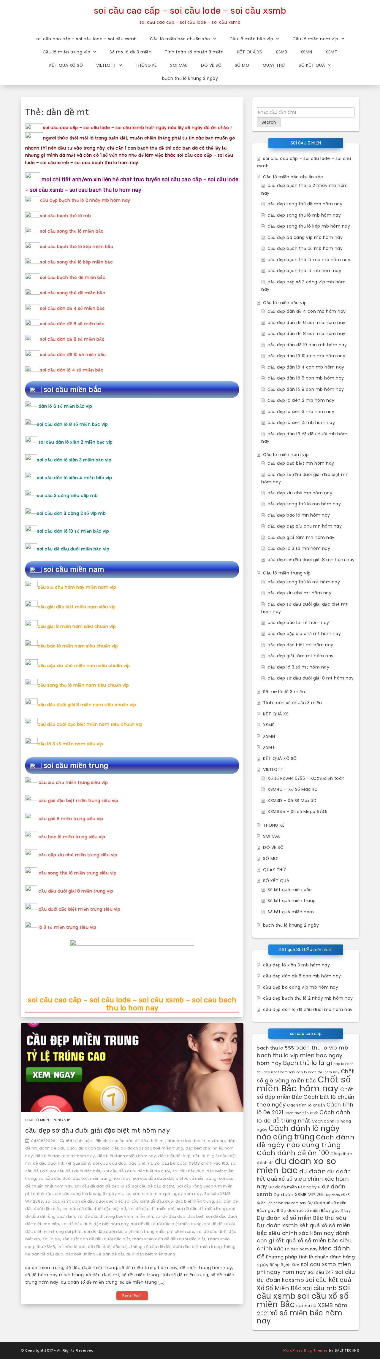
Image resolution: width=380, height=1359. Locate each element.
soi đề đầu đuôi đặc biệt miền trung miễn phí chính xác (139, 1231)
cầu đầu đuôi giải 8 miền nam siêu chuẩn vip (87, 705)
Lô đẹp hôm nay (301, 1249)
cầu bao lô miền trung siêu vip (72, 837)
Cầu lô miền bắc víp (251, 39)
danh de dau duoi (57, 1148)
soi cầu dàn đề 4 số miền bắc (72, 308)
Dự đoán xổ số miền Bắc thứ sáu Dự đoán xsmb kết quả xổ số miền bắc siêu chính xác (304, 1225)
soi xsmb (306, 1305)
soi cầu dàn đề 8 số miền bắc (72, 339)
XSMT (331, 52)
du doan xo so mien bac (296, 1165)
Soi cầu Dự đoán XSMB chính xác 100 (191, 1163)
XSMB (281, 52)
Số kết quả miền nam (290, 912)
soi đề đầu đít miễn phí (152, 1209)
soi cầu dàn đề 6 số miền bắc (72, 324)
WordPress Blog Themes (305, 1350)
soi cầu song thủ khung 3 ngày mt (89, 1193)
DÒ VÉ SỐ (211, 65)
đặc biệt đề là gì (174, 1156)
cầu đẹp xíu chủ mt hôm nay (299, 593)
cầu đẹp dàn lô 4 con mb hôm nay (305, 367)
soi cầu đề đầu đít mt (153, 1186)
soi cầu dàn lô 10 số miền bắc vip (73, 531)
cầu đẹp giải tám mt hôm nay (300, 656)
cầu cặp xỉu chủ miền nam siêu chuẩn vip (84, 666)
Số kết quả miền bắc (289, 890)
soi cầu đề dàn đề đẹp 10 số (102, 1186)
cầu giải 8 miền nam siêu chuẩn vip (77, 626)
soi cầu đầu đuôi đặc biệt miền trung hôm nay (85, 1178)
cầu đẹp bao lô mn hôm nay (298, 515)
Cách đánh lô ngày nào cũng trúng (298, 1132)
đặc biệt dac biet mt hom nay (65, 1156)
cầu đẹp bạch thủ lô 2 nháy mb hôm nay (85, 200)
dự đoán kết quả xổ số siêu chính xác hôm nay (304, 1179)
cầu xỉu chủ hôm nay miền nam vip (77, 587)
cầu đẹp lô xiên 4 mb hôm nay (301, 423)
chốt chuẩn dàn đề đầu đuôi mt (133, 1141)
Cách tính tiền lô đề (301, 1113)
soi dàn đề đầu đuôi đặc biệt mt (94, 1209)
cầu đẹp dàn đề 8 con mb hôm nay (306, 333)
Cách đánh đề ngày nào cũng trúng (305, 1141)
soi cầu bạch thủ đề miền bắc (72, 277)
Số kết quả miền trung (291, 901)
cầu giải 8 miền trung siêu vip (71, 819)
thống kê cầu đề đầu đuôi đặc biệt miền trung (176, 1247)
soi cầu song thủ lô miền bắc (72, 231)
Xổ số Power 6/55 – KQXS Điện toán (306, 778)
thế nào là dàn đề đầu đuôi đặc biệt (93, 1247)
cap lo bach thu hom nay (318, 1072)
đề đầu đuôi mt (48, 1163)
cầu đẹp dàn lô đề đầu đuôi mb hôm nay (308, 1009)
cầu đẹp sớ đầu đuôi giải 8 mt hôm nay (310, 678)
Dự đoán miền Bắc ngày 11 (294, 1187)
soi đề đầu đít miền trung (202, 1209)
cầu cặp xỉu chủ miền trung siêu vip (78, 855)
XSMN (306, 52)
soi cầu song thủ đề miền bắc (72, 293)
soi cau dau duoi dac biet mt (122, 1163)
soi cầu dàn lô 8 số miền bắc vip (72, 424)
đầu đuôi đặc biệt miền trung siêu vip (80, 909)
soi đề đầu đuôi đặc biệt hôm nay (95, 1224)
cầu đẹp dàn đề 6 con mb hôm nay (306, 323)
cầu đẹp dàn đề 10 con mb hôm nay (307, 345)
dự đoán (312, 1171)
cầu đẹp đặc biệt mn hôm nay (300, 463)
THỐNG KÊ (146, 65)
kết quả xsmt (78, 1163)
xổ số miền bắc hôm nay (300, 1317)
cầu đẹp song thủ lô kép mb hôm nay (308, 226)
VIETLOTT (106, 65)
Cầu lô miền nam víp (315, 39)
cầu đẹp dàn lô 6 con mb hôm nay (305, 378)
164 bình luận (79, 1141)
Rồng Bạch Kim (285, 1265)
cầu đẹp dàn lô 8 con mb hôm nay (305, 389)
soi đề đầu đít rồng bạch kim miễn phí (115, 1216)
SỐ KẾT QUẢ (312, 65)
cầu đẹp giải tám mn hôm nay (301, 537)
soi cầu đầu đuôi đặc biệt (75, 1171)
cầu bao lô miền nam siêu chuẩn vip (78, 646)
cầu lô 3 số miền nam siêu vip (70, 744)
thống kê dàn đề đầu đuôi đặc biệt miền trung (129, 1254)
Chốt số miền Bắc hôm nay (304, 1083)
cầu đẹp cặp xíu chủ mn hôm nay (304, 526)
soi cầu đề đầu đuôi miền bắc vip (73, 549)
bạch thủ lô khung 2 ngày (190, 78)
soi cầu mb (320, 1288)
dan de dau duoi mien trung (196, 1141)
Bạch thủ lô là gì (307, 1063)
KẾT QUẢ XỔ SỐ (66, 65)
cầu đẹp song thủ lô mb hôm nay (304, 215)
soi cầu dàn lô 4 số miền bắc (71, 370)
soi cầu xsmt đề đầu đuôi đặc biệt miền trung (169, 1201)
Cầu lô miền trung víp (67, 52)
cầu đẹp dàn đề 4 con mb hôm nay (306, 311)
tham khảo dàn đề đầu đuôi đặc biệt (168, 1239)
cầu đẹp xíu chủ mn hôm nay (299, 493)
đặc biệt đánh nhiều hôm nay (126, 1156)
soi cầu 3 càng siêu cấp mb (67, 495)
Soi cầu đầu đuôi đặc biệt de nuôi (136, 1171)
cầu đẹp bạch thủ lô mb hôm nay (304, 271)
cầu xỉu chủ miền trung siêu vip (73, 782)
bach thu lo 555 (275, 1048)
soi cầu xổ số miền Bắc (303, 1300)
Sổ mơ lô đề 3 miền (130, 52)
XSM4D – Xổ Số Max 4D (292, 789)
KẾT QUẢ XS (249, 52)
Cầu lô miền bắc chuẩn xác (180, 39)
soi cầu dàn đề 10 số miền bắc (73, 355)
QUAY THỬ (274, 65)
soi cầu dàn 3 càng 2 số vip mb (71, 513)
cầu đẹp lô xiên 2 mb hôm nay (300, 400)
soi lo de (51, 1239)
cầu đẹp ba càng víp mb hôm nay (305, 237)
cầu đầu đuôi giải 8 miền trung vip (76, 891)
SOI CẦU (179, 65)
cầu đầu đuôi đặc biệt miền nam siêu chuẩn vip (90, 724)
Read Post (132, 1295)
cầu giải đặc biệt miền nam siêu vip (77, 607)
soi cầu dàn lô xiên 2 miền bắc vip (76, 442)
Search (269, 122)
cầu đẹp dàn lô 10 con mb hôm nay (306, 356)
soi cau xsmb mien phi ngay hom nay (164, 1193)
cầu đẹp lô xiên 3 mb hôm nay (300, 412)
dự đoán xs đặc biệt (98, 1148)
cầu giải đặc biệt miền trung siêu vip (78, 801)
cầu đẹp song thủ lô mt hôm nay (303, 582)
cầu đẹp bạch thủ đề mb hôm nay (305, 248)
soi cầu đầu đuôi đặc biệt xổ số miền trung (175, 1178)
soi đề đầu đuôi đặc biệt (180, 1216)
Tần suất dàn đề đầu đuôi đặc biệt (96, 1239)
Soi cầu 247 (321, 1272)
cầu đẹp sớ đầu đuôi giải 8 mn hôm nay (311, 560)
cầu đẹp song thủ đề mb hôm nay (304, 204)
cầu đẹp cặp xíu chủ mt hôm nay (304, 633)
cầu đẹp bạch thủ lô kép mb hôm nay (308, 260)
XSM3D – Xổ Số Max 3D (291, 801)
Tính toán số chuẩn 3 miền (194, 52)
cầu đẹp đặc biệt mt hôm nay (300, 645)
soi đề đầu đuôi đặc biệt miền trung (166, 1224)
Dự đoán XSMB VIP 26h (299, 1194)
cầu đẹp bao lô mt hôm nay (298, 622)
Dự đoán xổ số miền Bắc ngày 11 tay (316, 1210)
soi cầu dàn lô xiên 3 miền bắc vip (74, 460)
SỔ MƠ (242, 65)
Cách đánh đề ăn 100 (293, 1153)
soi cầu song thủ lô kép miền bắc (76, 262)
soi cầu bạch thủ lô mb (65, 216)
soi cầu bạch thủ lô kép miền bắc (76, 247)
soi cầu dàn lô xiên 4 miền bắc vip (74, 478)
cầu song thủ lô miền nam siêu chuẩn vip (83, 685)
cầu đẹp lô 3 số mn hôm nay (298, 548)
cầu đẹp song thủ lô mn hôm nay (304, 504)
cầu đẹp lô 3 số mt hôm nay (298, 667)
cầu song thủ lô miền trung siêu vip (78, 873)
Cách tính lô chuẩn (306, 1105)
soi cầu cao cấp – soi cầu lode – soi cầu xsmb (190, 10)
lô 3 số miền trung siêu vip (67, 927)
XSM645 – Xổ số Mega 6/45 (297, 812)
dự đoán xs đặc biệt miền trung (152, 1148)
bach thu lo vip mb (321, 1047)
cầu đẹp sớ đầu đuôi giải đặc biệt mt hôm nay (97, 1130)
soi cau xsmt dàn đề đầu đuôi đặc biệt (83, 1201)
